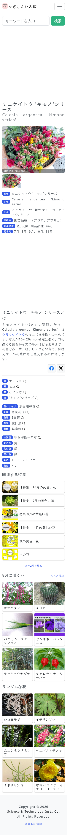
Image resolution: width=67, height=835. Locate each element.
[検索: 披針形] (23, 423)
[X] (61, 368)
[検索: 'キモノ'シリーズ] (36, 397)
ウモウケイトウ (13, 334)
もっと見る (57, 575)
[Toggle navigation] (59, 6)
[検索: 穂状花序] (26, 412)
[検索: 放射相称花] (37, 406)
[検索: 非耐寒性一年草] (39, 437)
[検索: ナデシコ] (24, 380)
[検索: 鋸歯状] (23, 428)
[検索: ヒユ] (17, 386)
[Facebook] (51, 368)
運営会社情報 (33, 824)
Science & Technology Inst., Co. (33, 811)
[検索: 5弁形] (22, 417)
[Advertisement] (33, 64)
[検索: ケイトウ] (24, 392)
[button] (11, 181)
